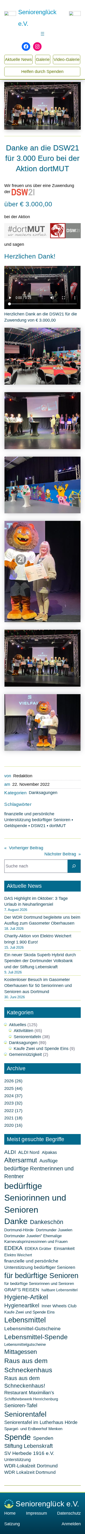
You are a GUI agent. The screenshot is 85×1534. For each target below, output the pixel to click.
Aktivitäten (23, 1030)
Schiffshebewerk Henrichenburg (31, 1399)
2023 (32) (13, 1103)
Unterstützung (17, 1459)
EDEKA (13, 1248)
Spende (17, 1437)
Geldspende (15, 825)
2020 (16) (13, 1125)
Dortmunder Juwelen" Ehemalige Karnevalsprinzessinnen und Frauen (36, 1238)
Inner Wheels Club (59, 1306)
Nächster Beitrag (60, 854)
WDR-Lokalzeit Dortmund (31, 1465)
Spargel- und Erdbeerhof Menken (33, 1428)
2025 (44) (13, 1088)
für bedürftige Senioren (41, 1275)
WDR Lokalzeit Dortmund (30, 1472)
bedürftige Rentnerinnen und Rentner (39, 1172)
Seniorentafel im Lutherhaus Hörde (40, 1422)
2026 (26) (13, 1081)
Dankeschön (46, 1222)
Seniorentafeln (27, 1036)
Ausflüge (48, 1160)
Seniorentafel (25, 1414)
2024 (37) (13, 1095)
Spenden (43, 1438)
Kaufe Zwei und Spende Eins (41, 1048)
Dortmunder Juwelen (54, 1230)
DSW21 (38, 825)
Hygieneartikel (21, 1306)
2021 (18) (13, 1118)
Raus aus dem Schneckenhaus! (24, 1382)
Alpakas (49, 1152)
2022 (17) (13, 1110)
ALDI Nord (28, 1152)
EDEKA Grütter (38, 1248)
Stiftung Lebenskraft (28, 1446)
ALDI (10, 1152)
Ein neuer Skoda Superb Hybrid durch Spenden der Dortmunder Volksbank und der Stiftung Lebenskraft (40, 960)
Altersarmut (20, 1160)
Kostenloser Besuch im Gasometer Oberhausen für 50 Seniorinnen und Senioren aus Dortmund (38, 985)
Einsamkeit (64, 1248)
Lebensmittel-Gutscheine (32, 1328)
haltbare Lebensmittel (60, 1290)
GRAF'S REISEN (21, 1289)
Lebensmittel (25, 1320)
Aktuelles (17, 1024)
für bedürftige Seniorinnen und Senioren (39, 1283)
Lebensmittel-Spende (36, 1337)
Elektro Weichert (18, 1255)
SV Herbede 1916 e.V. (29, 1453)
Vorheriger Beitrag (26, 848)
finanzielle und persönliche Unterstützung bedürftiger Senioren (39, 1264)
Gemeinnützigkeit (25, 1054)
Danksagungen (43, 792)
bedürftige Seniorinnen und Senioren (35, 1198)
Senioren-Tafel (20, 1405)
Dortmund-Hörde (19, 1230)
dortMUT (57, 825)
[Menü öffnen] (42, 34)
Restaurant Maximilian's (29, 1392)
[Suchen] (74, 866)
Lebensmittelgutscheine (25, 1344)
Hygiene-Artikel (26, 1297)
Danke (16, 1221)
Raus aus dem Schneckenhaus (28, 1365)
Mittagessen (20, 1351)
